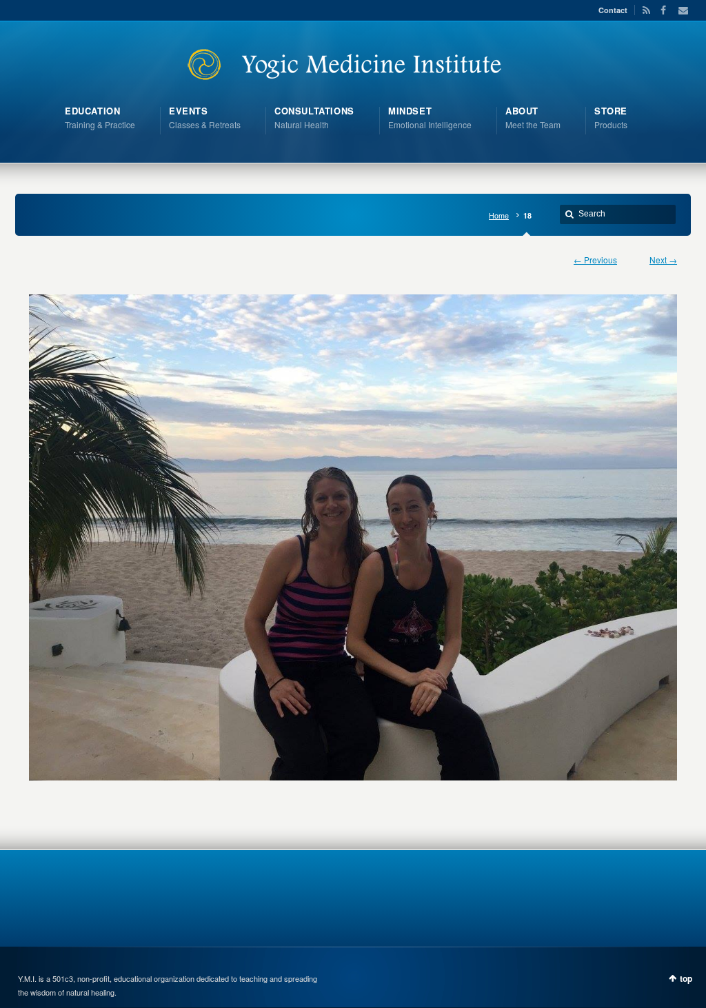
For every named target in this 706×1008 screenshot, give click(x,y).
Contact (612, 10)
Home (499, 215)
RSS (644, 10)
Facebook (661, 10)
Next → (663, 259)
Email (679, 10)
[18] (353, 537)
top (686, 978)
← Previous (595, 259)
